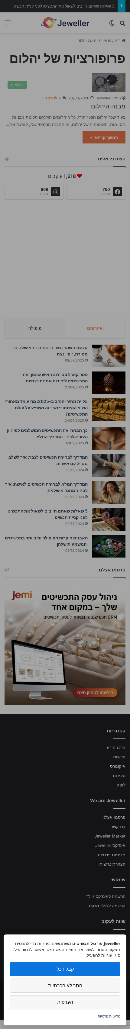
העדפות (65, 1002)
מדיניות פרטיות (109, 1016)
